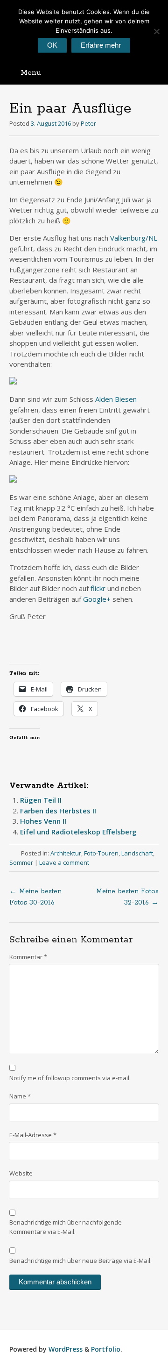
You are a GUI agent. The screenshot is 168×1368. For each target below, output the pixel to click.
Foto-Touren (101, 853)
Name (20, 1096)
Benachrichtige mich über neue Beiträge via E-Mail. (80, 1260)
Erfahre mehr (101, 45)
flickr (99, 588)
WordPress (66, 1349)
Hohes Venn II (43, 821)
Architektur (65, 853)
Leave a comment (64, 862)
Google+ (97, 599)
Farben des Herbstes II (58, 810)
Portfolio (105, 1349)
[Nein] (156, 31)
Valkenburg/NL (133, 237)
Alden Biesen (116, 399)
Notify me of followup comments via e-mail (69, 1078)
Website (21, 1173)
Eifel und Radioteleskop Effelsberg (78, 831)
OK (52, 45)
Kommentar (28, 957)
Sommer (21, 862)
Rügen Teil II (41, 800)
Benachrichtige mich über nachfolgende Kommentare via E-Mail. (65, 1227)
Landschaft (137, 853)
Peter (88, 123)
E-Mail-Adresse (32, 1135)
